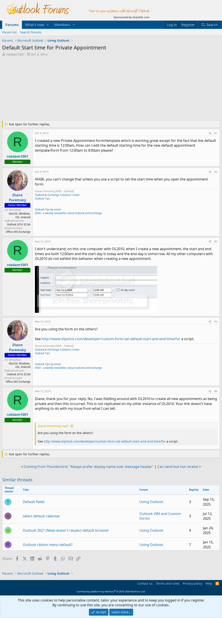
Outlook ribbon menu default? (48, 544)
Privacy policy (192, 583)
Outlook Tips (42, 198)
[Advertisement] (107, 89)
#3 (215, 241)
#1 (215, 133)
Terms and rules (168, 583)
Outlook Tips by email (48, 209)
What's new (34, 24)
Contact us (145, 583)
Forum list (9, 32)
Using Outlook (151, 501)
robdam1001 (15, 54)
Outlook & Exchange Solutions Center (57, 195)
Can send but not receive (177, 466)
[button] (48, 25)
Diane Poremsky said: (53, 426)
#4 (215, 321)
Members (62, 24)
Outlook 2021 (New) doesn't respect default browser (66, 530)
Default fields (34, 501)
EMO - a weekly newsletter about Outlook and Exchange (68, 213)
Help (209, 583)
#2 (215, 172)
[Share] (210, 133)
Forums (12, 24)
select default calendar (41, 516)
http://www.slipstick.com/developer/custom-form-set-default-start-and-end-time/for (111, 338)
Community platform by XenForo (111, 591)
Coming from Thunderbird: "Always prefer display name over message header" (89, 466)
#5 (215, 391)
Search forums (30, 32)
